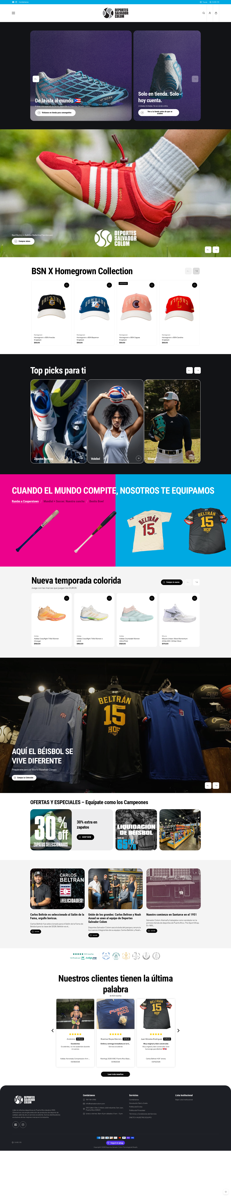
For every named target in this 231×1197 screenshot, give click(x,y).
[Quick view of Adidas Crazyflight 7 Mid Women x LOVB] (109, 598)
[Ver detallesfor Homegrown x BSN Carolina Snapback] (180, 306)
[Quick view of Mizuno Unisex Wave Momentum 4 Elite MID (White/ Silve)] (194, 598)
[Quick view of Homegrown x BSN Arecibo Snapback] (66, 285)
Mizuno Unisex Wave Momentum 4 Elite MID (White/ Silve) (175, 640)
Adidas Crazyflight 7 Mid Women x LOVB (90, 640)
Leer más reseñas (115, 1074)
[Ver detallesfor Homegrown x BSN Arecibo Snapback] (52, 306)
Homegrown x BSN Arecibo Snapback (44, 338)
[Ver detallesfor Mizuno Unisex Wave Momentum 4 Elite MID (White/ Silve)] (180, 613)
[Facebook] (13, 2)
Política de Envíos (135, 1107)
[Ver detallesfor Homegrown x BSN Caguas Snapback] (137, 306)
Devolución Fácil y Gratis (138, 1103)
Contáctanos (24, 2)
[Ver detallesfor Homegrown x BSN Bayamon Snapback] (94, 306)
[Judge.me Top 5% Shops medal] (146, 956)
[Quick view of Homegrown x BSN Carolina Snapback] (194, 285)
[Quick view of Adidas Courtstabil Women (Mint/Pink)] (151, 598)
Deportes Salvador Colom (114, 1147)
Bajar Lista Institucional (184, 1100)
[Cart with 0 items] (216, 13)
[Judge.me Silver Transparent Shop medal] (136, 956)
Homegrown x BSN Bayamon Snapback (88, 338)
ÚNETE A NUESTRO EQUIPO (140, 1117)
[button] (216, 13)
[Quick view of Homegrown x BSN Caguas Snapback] (151, 285)
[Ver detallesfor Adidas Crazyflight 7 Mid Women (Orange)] (52, 613)
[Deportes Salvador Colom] (115, 13)
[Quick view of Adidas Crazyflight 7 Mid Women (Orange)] (66, 598)
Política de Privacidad (137, 1110)
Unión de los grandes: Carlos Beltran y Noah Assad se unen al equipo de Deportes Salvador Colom (114, 918)
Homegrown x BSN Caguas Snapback (129, 338)
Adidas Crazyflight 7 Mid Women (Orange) (46, 640)
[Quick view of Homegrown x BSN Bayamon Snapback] (109, 285)
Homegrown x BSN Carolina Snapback (172, 338)
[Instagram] (16, 2)
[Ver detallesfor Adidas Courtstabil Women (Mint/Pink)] (137, 613)
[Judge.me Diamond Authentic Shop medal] (106, 956)
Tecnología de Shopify (130, 1147)
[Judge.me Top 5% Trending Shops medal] (156, 956)
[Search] (203, 13)
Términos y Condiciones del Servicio (142, 1114)
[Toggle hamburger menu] (54, 13)
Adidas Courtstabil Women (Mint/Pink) (129, 640)
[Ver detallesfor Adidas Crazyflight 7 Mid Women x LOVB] (94, 613)
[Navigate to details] (81, 458)
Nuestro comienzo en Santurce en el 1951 (171, 914)
